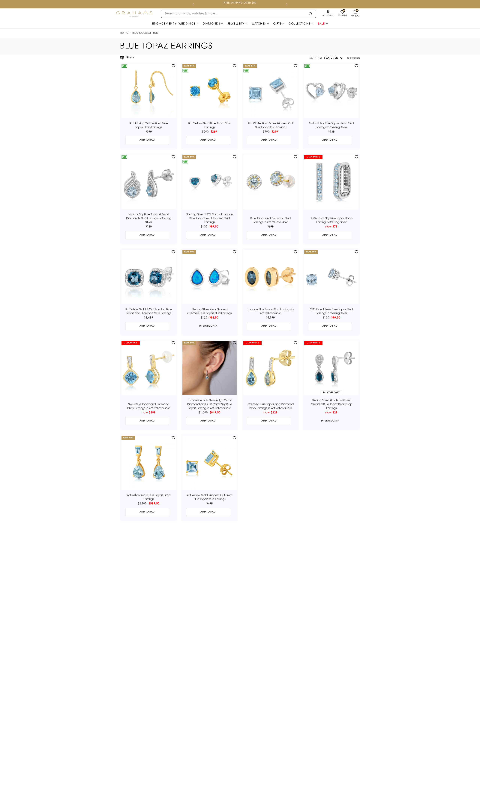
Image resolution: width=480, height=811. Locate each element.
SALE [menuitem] (321, 23)
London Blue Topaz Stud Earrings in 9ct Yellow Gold (271, 311)
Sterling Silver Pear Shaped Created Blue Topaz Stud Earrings (209, 311)
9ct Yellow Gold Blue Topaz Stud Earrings (209, 125)
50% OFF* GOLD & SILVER (230, 3)
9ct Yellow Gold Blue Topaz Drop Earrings (148, 497)
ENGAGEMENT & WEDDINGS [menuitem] (173, 23)
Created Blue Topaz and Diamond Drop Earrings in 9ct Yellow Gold (271, 406)
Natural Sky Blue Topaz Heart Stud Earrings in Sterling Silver (331, 125)
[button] (326, 58)
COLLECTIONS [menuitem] (299, 23)
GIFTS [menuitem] (277, 23)
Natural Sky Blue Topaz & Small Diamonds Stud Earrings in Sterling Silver (148, 218)
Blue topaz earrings (145, 33)
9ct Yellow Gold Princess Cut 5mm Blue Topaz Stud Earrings (209, 497)
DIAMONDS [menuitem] (211, 23)
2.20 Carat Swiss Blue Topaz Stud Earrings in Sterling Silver (331, 311)
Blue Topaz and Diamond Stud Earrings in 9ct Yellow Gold (270, 220)
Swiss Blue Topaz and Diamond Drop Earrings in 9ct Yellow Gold (148, 406)
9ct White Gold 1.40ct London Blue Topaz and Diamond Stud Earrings (148, 311)
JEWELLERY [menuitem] (235, 23)
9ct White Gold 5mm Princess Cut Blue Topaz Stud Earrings (270, 125)
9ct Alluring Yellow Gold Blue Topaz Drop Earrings (148, 125)
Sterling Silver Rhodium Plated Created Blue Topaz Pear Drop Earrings (331, 404)
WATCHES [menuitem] (259, 23)
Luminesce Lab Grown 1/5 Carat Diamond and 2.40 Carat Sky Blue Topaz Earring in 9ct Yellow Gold (209, 404)
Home (124, 33)
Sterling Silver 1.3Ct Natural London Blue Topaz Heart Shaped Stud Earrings (209, 218)
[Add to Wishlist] (174, 66)
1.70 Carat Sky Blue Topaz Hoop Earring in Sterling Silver (331, 220)
